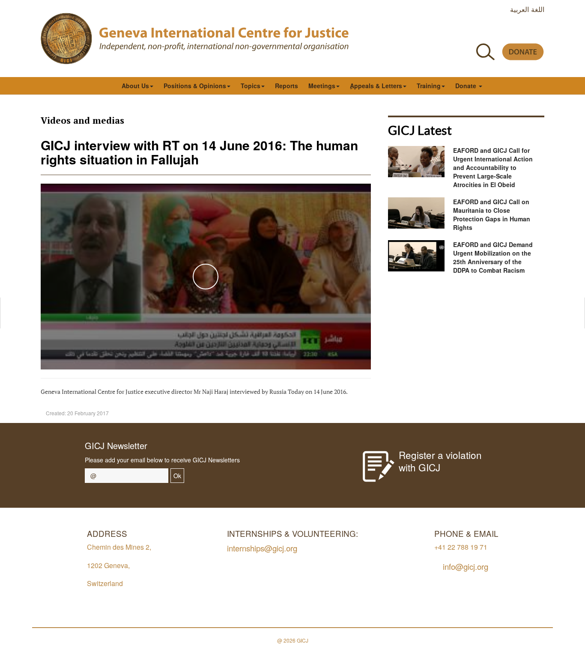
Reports (286, 85)
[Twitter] (481, 31)
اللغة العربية (527, 9)
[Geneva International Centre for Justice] (66, 38)
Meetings (321, 85)
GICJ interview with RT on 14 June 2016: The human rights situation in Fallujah (199, 152)
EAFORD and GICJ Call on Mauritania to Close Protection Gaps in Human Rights (491, 214)
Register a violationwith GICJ (440, 461)
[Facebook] (462, 31)
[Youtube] (500, 31)
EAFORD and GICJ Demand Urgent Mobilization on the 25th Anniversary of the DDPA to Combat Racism (493, 257)
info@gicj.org (465, 566)
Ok (177, 475)
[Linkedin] (539, 31)
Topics (250, 85)
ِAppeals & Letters (376, 85)
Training (429, 85)
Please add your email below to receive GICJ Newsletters (162, 460)
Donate (466, 85)
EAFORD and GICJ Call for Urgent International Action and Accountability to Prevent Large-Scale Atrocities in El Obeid (493, 167)
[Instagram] (519, 31)
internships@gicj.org (262, 548)
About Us (135, 85)
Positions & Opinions (195, 85)
